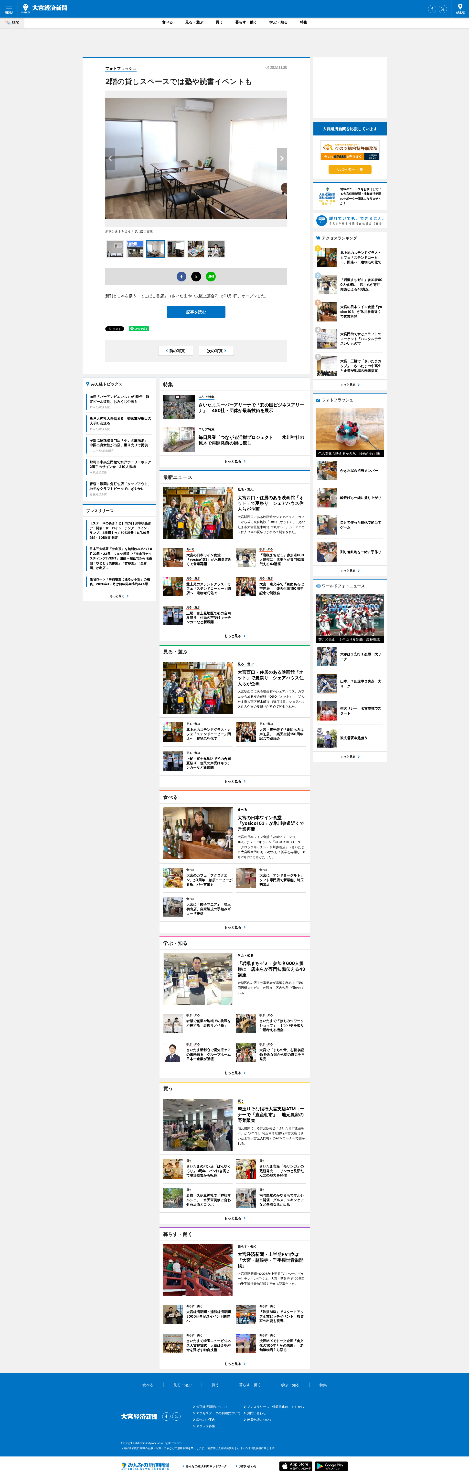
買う (219, 22)
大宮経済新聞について (212, 1407)
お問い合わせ (256, 1413)
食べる (167, 22)
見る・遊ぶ (194, 22)
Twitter (443, 9)
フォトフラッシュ (121, 68)
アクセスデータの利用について (218, 1413)
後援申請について (259, 1420)
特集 (303, 22)
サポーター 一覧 (350, 169)
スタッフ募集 (205, 1426)
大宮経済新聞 (44, 8)
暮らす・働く (246, 22)
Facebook (432, 9)
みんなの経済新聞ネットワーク (145, 1466)
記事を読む (196, 312)
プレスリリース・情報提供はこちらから (275, 1407)
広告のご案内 (205, 1420)
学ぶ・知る (278, 22)
